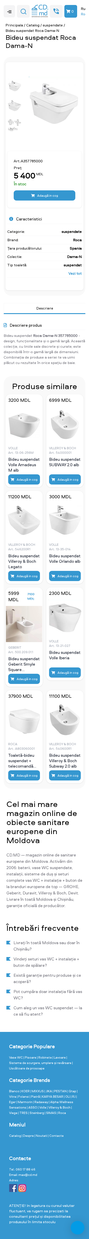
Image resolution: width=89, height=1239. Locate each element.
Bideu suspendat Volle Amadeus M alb (24, 465)
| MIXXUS (37, 1091)
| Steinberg (36, 1113)
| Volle (42, 1107)
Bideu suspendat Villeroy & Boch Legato (24, 561)
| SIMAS (51, 1113)
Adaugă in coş (47, 195)
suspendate (53, 25)
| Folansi (23, 1096)
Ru (83, 8)
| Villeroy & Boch (59, 1107)
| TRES (23, 1113)
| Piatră (35, 1096)
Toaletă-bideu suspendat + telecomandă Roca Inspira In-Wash (22, 760)
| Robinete (44, 1057)
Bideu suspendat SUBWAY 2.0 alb (65, 462)
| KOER (25, 1091)
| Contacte (56, 1135)
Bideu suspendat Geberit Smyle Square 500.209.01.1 (24, 664)
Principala (14, 25)
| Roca (61, 1113)
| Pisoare (30, 1057)
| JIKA (48, 1091)
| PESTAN (60, 1091)
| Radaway (41, 1102)
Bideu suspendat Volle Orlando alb (65, 558)
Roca (77, 239)
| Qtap (72, 1091)
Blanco (14, 1091)
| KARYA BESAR (52, 1096)
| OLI (67, 1096)
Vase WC (16, 1057)
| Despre (28, 1135)
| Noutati (41, 1135)
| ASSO (32, 1107)
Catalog (32, 25)
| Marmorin (24, 1102)
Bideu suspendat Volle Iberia (65, 655)
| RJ (73, 1096)
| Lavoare (59, 1057)
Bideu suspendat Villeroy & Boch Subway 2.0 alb (65, 760)
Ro (83, 14)
